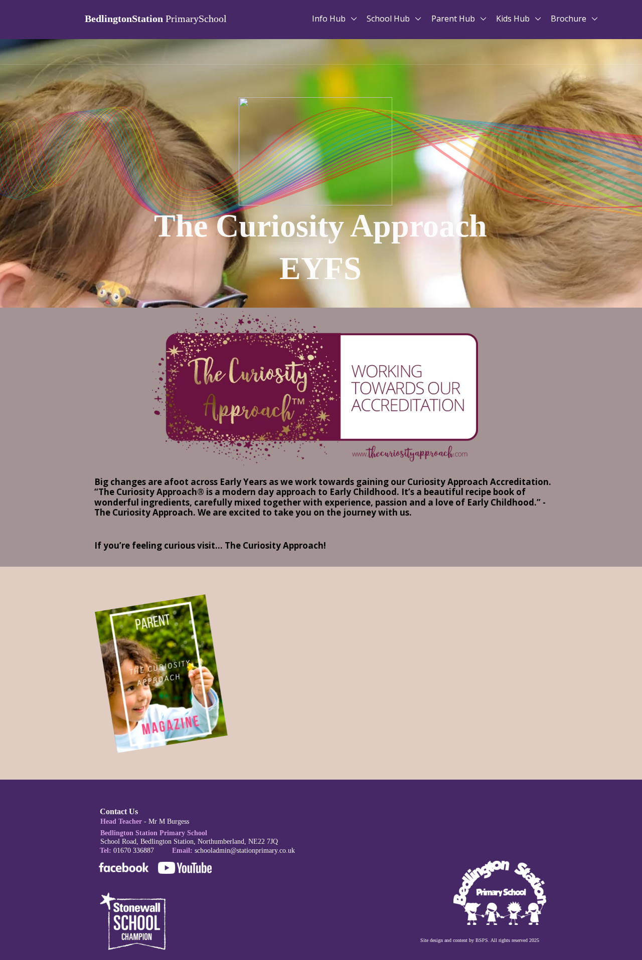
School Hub (389, 18)
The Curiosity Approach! (275, 545)
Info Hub (330, 18)
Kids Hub (514, 18)
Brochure (569, 18)
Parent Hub (454, 18)
